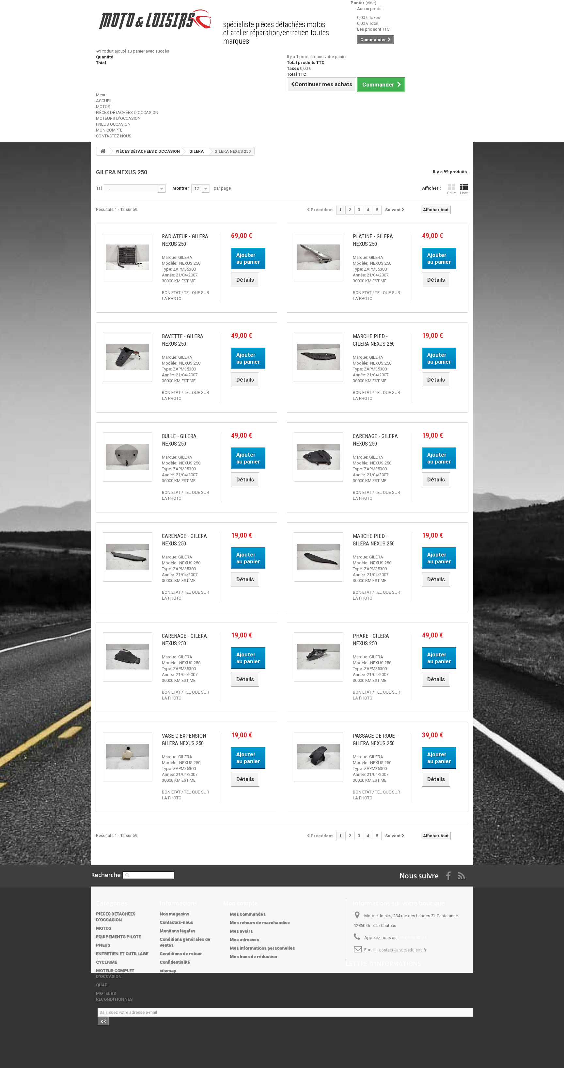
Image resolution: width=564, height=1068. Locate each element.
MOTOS (103, 106)
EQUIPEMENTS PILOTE (118, 936)
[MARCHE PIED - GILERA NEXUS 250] (318, 357)
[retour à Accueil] (103, 151)
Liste (464, 193)
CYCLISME (106, 962)
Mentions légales (177, 930)
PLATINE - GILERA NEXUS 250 (373, 240)
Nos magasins (174, 913)
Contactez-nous (176, 922)
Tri (99, 188)
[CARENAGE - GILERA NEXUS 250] (318, 457)
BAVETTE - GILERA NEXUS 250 (182, 340)
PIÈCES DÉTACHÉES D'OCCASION (127, 112)
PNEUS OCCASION (113, 124)
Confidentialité (175, 962)
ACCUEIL (104, 100)
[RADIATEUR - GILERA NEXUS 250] (127, 257)
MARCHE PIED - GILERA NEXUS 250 (374, 340)
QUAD (102, 984)
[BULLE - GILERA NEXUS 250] (127, 457)
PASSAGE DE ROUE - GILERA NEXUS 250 (375, 739)
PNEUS (103, 945)
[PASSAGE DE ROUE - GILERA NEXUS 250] (318, 756)
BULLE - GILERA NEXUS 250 (179, 440)
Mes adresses (244, 939)
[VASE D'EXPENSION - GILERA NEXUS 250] (127, 756)
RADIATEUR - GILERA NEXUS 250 (185, 240)
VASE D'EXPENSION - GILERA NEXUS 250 (185, 739)
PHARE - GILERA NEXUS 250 (371, 640)
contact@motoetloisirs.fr (402, 949)
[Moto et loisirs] (154, 19)
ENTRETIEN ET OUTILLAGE (122, 953)
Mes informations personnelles (262, 948)
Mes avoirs (241, 931)
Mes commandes (247, 914)
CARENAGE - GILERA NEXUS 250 (375, 440)
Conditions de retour (181, 953)
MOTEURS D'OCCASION (118, 118)
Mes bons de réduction (253, 956)
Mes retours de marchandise (260, 922)
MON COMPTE (109, 130)
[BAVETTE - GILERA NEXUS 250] (127, 357)
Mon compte (240, 903)
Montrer (180, 188)
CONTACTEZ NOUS (114, 136)
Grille (451, 193)
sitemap (168, 970)
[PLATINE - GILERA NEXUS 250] (318, 257)
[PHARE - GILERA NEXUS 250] (318, 657)
